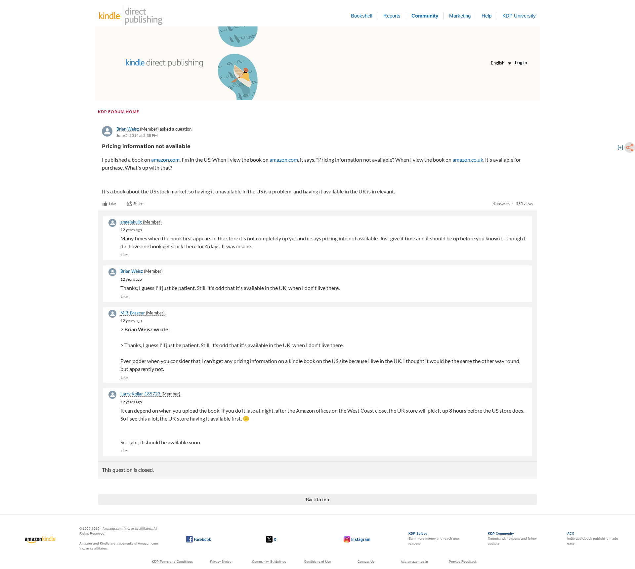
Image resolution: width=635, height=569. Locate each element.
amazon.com (165, 159)
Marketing (460, 16)
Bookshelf (361, 16)
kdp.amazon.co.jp (414, 561)
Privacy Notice (221, 561)
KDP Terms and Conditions (172, 561)
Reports (392, 16)
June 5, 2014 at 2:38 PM (137, 135)
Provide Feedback (463, 561)
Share (138, 203)
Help (486, 16)
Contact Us (366, 561)
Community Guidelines (269, 561)
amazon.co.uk (467, 159)
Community (424, 16)
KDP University (519, 16)
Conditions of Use (317, 561)
